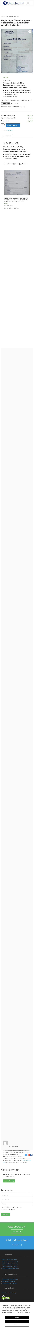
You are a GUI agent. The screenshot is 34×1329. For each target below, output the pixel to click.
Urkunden (10, 130)
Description (7, 136)
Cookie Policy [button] (22, 1310)
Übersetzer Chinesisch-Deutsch (10, 1268)
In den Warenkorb (12, 125)
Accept (17, 1317)
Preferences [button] (27, 1312)
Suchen (15, 1231)
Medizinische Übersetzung (9, 1293)
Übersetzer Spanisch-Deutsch (10, 1266)
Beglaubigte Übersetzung (8, 1281)
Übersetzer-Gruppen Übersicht (10, 1279)
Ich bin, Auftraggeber (9, 1209)
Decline (17, 1321)
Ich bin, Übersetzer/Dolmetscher (12, 1207)
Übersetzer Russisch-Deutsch (10, 1264)
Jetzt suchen (8, 1181)
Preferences (17, 1325)
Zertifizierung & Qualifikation (9, 1283)
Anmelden (5, 1214)
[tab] (7, 136)
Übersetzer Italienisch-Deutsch (10, 1261)
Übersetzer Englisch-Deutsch (9, 1259)
